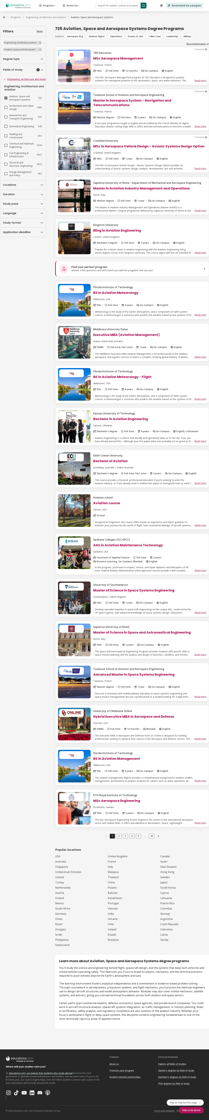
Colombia (166, 908)
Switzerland (62, 945)
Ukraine (113, 919)
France (112, 861)
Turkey (59, 882)
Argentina (166, 919)
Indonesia (166, 929)
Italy (110, 867)
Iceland (112, 929)
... (145, 836)
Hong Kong (167, 872)
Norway (165, 914)
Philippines (62, 940)
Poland (112, 887)
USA (57, 856)
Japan (163, 882)
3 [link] (125, 836)
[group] (137, 36)
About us (114, 1064)
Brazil (58, 924)
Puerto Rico (167, 903)
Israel (58, 934)
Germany (60, 914)
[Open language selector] (161, 5)
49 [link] (151, 836)
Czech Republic (169, 924)
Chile (111, 924)
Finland (59, 898)
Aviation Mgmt (97, 36)
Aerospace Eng (75, 36)
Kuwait (112, 934)
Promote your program (121, 1070)
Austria (59, 893)
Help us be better (191, 1110)
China (111, 882)
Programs (48, 5)
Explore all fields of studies (172, 1064)
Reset (40, 31)
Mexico (59, 903)
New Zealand (168, 867)
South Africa (62, 908)
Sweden (165, 877)
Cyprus (164, 893)
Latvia (164, 934)
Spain (163, 861)
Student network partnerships (125, 1077)
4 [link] (132, 836)
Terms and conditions (164, 1110)
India (111, 914)
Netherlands (63, 887)
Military (187, 36)
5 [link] (138, 836)
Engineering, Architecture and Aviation (27, 79)
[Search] (143, 5)
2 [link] (119, 836)
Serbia (164, 940)
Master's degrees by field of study (176, 1070)
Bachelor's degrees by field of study (177, 1077)
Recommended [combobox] (196, 44)
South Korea (168, 887)
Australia (60, 861)
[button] (22, 43)
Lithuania (166, 898)
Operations (116, 36)
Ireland (59, 877)
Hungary (60, 929)
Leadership (172, 36)
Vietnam (113, 908)
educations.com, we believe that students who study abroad (40, 1073)
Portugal (113, 903)
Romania (113, 940)
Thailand (113, 877)
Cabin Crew (155, 36)
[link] (92, 17)
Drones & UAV (135, 36)
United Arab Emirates (68, 872)
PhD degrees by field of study (173, 1083)
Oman (59, 919)
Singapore (61, 867)
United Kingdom (118, 856)
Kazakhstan (115, 898)
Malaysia (113, 872)
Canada (164, 856)
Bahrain (113, 893)
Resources (72, 5)
